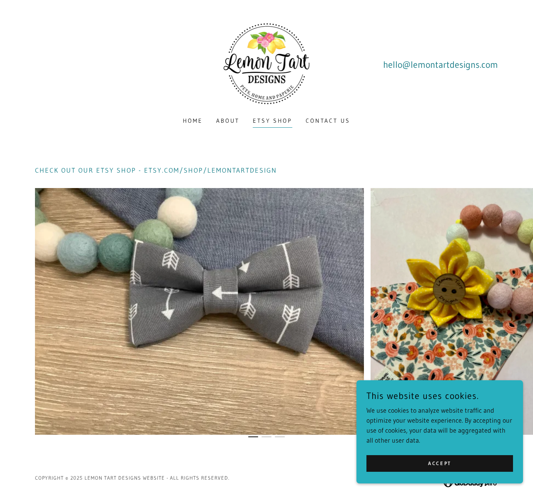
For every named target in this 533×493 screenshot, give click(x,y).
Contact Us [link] (328, 120)
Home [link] (193, 120)
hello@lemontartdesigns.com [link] (440, 64)
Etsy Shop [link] (273, 120)
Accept (439, 463)
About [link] (227, 120)
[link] (267, 63)
